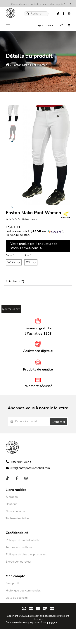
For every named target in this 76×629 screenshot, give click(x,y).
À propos (12, 497)
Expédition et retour (18, 562)
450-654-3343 (21, 462)
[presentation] (12, 141)
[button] (12, 113)
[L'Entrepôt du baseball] (10, 17)
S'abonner (59, 422)
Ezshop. (52, 623)
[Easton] (65, 214)
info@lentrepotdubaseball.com (30, 468)
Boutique (11, 504)
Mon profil (12, 583)
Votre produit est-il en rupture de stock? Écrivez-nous (33, 246)
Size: (27, 255)
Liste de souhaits (17, 598)
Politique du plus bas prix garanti (26, 554)
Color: (10, 255)
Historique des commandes (23, 591)
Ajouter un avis (11, 309)
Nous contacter (15, 511)
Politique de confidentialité (23, 540)
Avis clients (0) (15, 281)
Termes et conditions (19, 547)
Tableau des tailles (18, 518)
